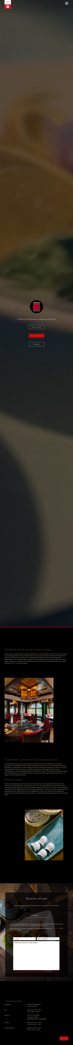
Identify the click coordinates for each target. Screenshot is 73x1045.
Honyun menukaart (36, 335)
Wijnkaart (36, 344)
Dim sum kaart (36, 327)
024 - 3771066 (55, 928)
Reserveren (64, 1038)
